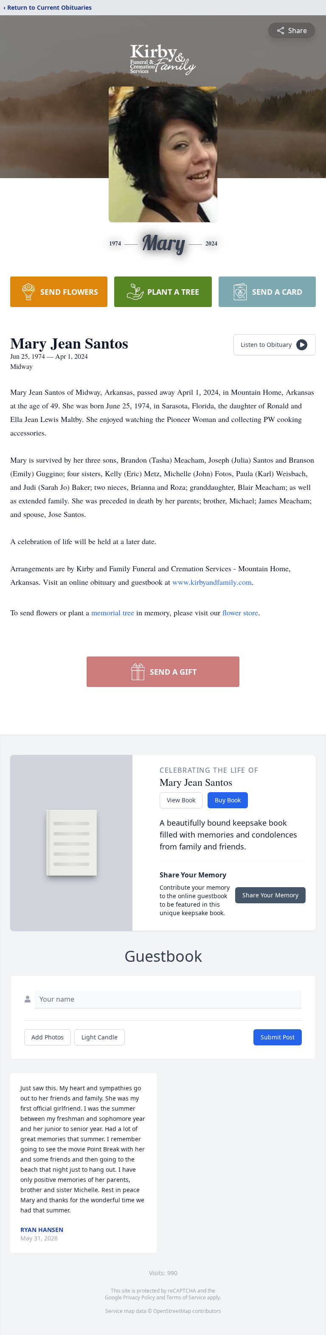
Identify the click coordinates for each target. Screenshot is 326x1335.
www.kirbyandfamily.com (212, 582)
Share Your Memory (270, 895)
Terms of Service (186, 1297)
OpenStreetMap (172, 1311)
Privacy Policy (139, 1297)
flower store (240, 612)
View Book (181, 800)
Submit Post (278, 1037)
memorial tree (112, 612)
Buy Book (228, 800)
